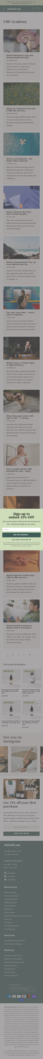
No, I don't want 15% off (21, 539)
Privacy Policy (23, 545)
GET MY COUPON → (21, 535)
